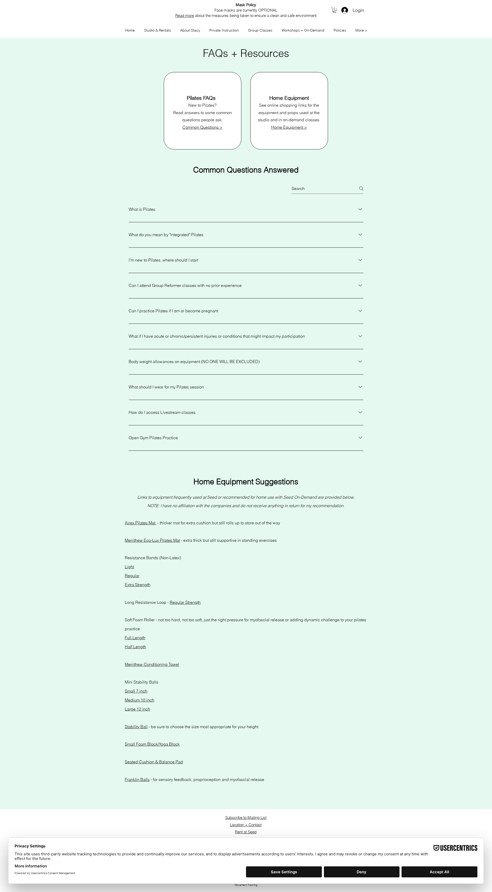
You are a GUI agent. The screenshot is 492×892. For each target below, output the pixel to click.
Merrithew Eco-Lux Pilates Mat (152, 540)
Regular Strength (185, 602)
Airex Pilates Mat (140, 522)
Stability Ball (136, 726)
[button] (334, 10)
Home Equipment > (289, 127)
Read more (184, 15)
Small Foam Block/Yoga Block (152, 744)
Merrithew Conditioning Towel (152, 664)
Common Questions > (202, 127)
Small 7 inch (136, 691)
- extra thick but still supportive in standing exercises (228, 540)
